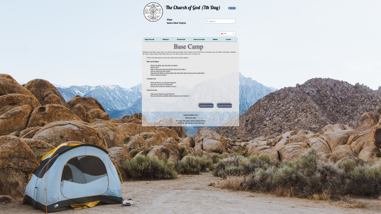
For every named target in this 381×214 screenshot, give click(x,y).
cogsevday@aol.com (190, 115)
